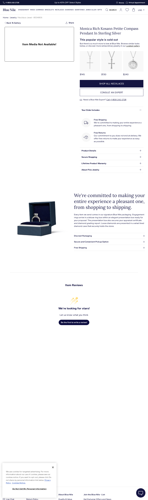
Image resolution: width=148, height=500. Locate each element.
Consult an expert (111, 92)
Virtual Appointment (137, 3)
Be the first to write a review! (74, 322)
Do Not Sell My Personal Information (29, 489)
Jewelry (13, 17)
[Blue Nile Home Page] (9, 10)
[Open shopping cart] (134, 10)
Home (5, 17)
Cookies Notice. (19, 483)
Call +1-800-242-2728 (116, 99)
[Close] (53, 467)
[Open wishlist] (127, 10)
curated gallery (132, 46)
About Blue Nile (65, 494)
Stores (121, 3)
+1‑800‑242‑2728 (12, 3)
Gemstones (80, 10)
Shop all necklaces (111, 83)
